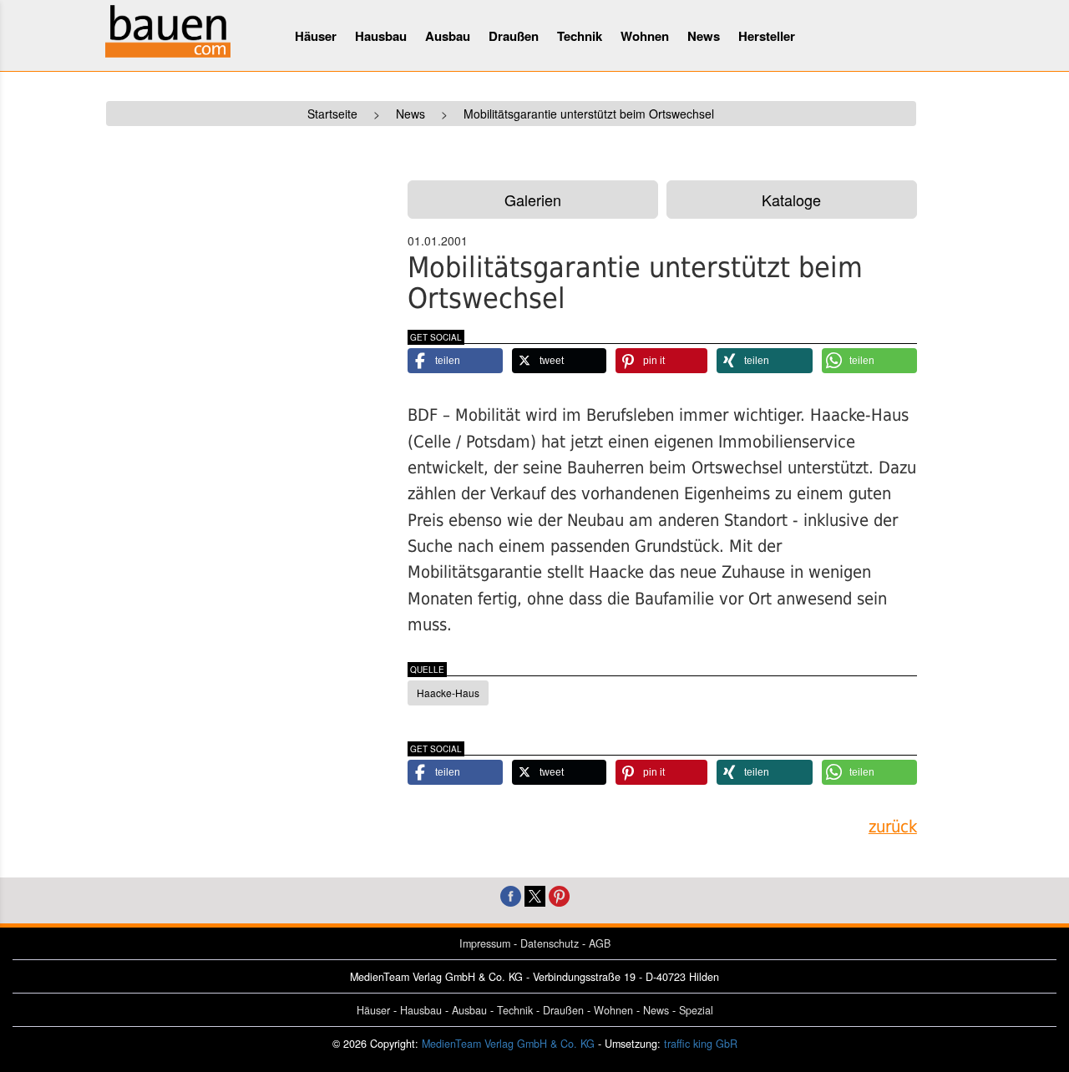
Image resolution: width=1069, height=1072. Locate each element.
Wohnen (645, 36)
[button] (455, 360)
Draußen (514, 36)
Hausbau (381, 36)
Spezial (696, 1010)
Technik (579, 36)
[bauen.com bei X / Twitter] (534, 894)
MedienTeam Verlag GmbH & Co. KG (508, 1043)
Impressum (484, 943)
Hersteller (766, 36)
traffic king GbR (700, 1043)
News (703, 36)
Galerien (532, 199)
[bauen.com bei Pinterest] (559, 894)
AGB (599, 943)
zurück (893, 827)
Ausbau (447, 36)
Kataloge (791, 199)
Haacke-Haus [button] (448, 692)
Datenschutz (549, 943)
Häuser (316, 36)
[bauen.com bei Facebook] (510, 894)
